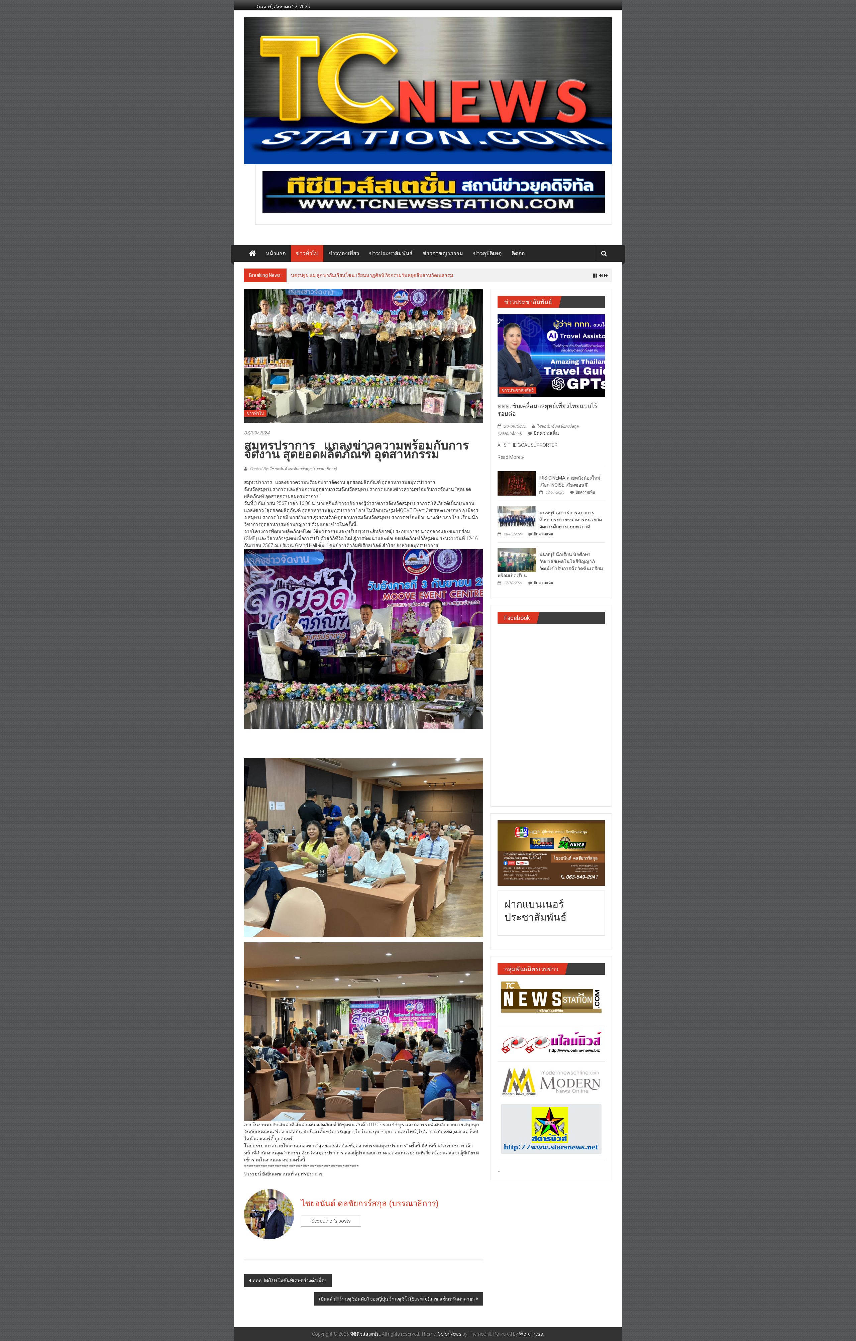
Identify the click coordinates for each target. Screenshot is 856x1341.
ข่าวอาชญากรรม (443, 253)
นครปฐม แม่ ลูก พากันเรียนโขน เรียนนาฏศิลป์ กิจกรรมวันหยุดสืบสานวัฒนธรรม (372, 275)
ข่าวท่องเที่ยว (343, 253)
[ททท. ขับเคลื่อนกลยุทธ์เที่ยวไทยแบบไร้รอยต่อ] (551, 355)
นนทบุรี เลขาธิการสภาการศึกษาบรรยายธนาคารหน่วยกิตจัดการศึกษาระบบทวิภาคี (570, 519)
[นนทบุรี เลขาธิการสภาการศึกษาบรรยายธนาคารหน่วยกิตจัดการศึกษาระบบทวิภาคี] (517, 517)
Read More (509, 457)
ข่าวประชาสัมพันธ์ (391, 253)
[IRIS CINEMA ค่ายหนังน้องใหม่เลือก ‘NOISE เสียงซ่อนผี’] (517, 483)
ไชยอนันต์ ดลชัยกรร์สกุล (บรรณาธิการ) (370, 1203)
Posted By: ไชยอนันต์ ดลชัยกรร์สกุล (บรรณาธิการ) (293, 469)
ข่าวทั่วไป (307, 253)
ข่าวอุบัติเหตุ (487, 253)
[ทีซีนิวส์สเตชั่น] (252, 253)
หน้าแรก (276, 253)
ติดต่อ (518, 253)
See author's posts (331, 1221)
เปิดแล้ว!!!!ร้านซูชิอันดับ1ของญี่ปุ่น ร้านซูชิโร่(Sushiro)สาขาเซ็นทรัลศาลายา (397, 1299)
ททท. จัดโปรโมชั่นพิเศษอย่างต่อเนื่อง (289, 1280)
